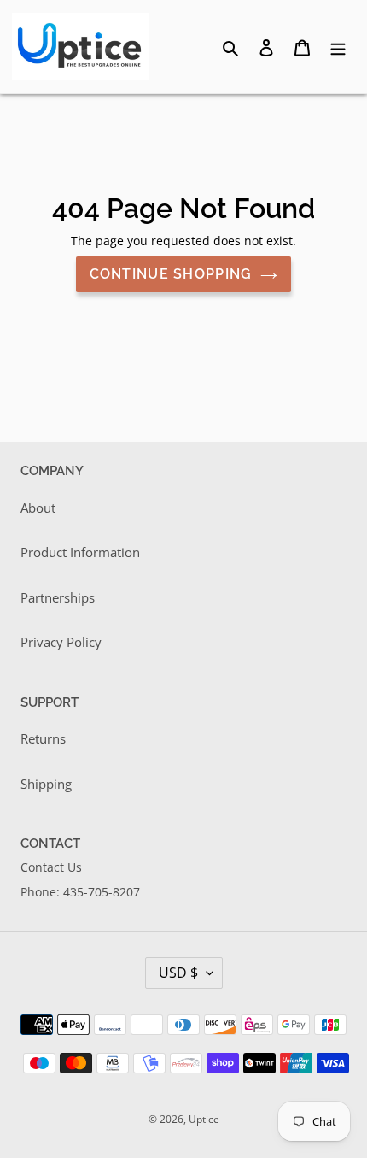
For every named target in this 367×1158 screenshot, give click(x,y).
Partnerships (57, 597)
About (37, 507)
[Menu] (338, 46)
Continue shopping (171, 274)
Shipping (46, 783)
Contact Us (51, 867)
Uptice (204, 1119)
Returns (43, 738)
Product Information (80, 552)
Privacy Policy (61, 641)
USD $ (178, 972)
